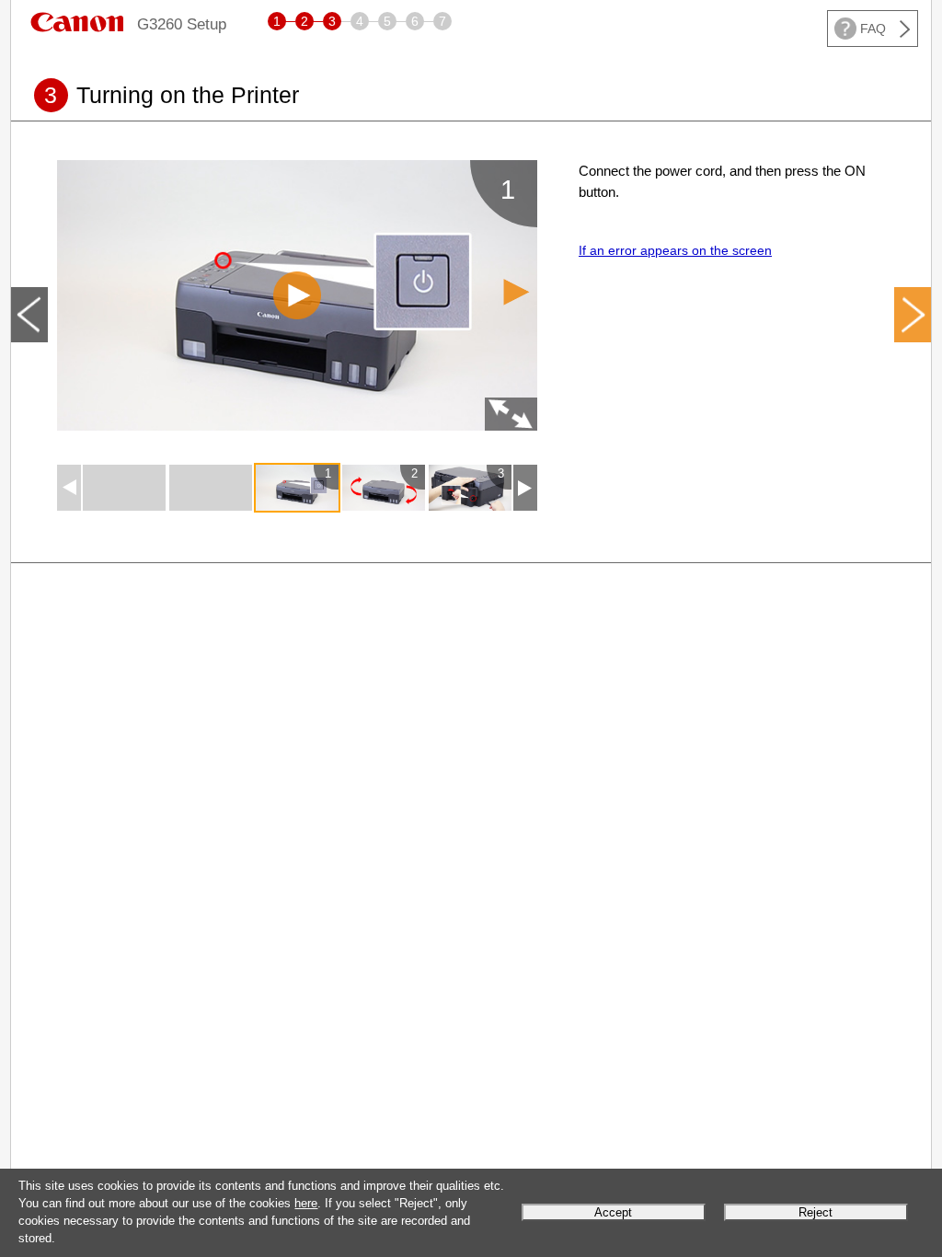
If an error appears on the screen (675, 250)
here (305, 1203)
